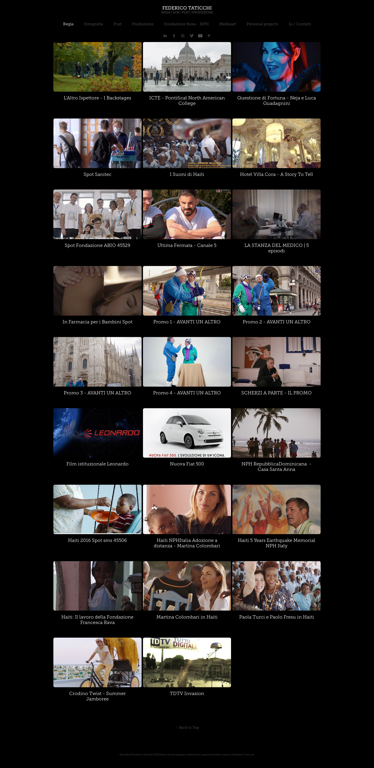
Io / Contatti (300, 24)
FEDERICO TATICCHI (187, 8)
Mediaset (227, 24)
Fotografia (93, 24)
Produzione (142, 24)
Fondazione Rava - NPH (186, 24)
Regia (68, 24)
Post (118, 24)
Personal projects (262, 24)
